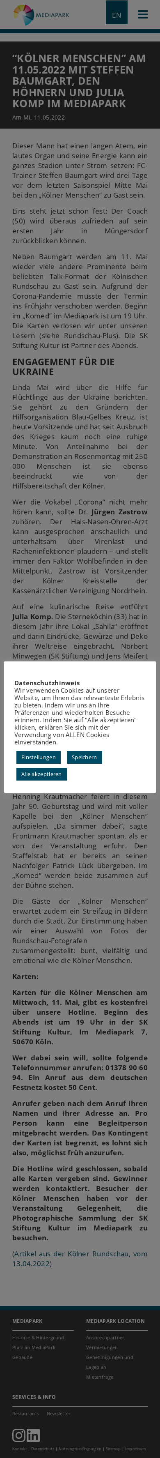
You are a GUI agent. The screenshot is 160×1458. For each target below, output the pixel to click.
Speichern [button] (84, 757)
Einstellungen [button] (38, 757)
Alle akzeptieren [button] (41, 774)
